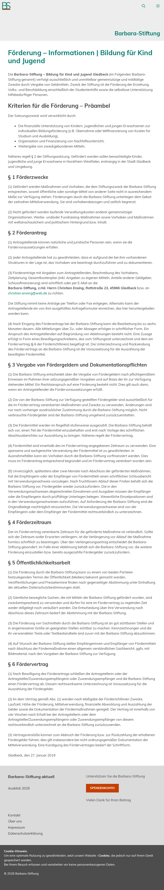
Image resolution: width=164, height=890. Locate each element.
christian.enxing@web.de (27, 293)
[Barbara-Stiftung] (6, 6)
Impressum (16, 827)
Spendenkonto (102, 788)
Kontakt (14, 815)
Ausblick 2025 (19, 788)
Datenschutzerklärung (25, 833)
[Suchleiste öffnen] (143, 6)
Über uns (15, 821)
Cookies (104, 855)
